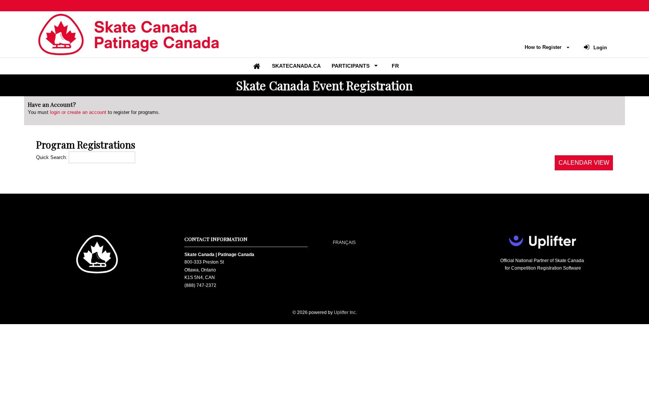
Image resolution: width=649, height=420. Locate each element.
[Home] (256, 66)
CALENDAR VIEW (583, 162)
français (344, 242)
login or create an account (78, 112)
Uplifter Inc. (345, 312)
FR (395, 66)
